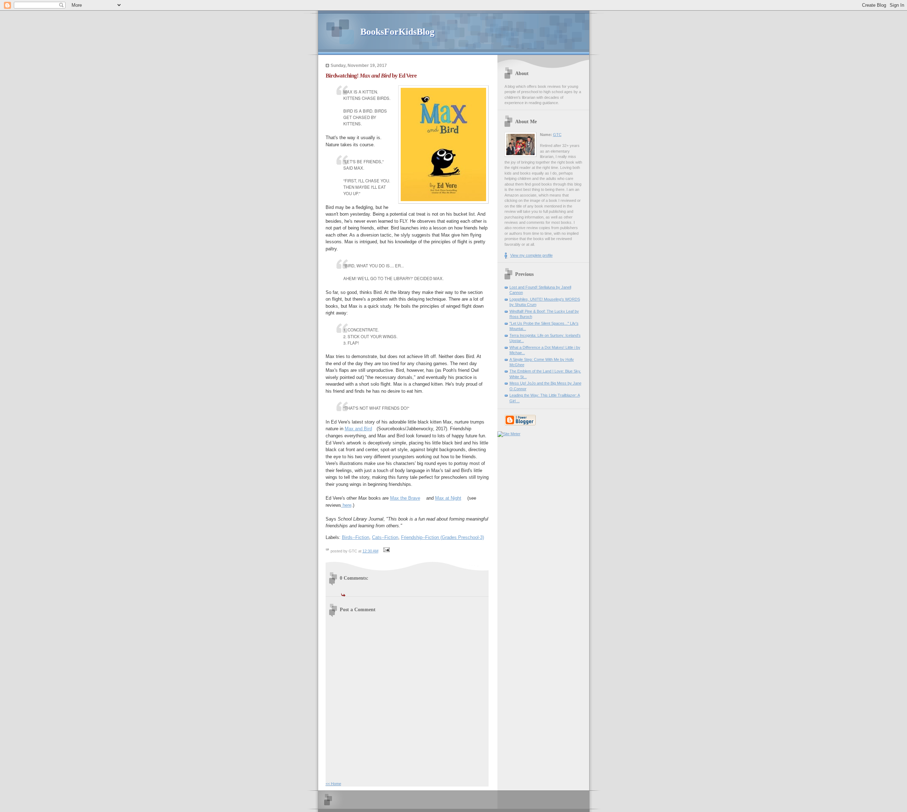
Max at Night (448, 498)
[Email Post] (385, 551)
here (346, 505)
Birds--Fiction (355, 537)
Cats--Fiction (385, 537)
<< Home (333, 784)
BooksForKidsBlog (397, 32)
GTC (557, 134)
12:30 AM (370, 551)
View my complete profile (531, 255)
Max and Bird (358, 428)
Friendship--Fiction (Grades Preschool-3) (442, 537)
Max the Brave (405, 498)
